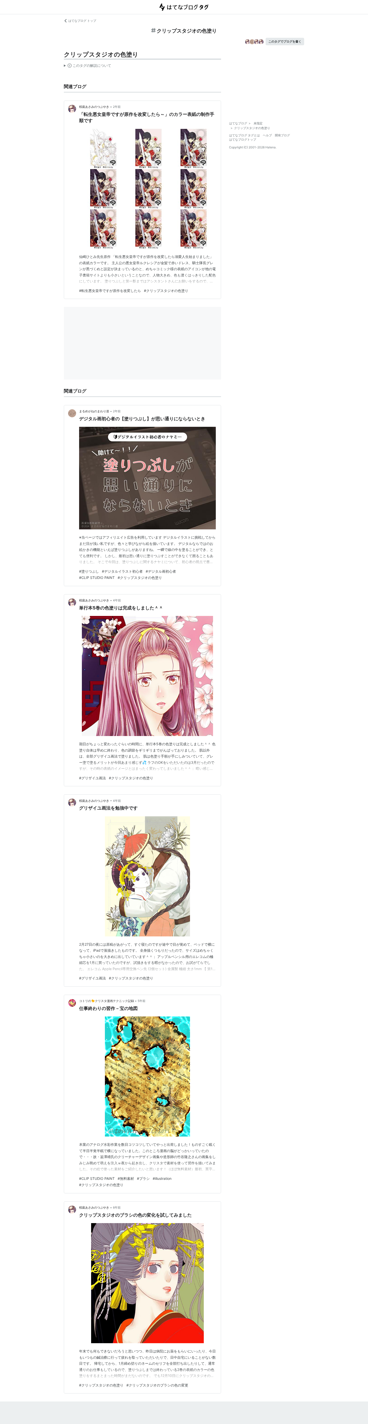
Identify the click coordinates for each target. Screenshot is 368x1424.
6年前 (117, 1207)
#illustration (162, 1178)
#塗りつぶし (89, 571)
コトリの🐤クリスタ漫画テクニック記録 (106, 1001)
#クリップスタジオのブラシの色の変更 (157, 1385)
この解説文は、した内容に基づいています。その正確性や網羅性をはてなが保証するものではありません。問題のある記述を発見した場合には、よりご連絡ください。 (87, 66)
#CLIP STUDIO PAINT (97, 577)
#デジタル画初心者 (161, 571)
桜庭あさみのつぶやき (94, 107)
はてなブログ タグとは (244, 135)
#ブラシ (143, 1178)
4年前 (117, 600)
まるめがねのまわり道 (94, 411)
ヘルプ (267, 135)
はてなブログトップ (242, 139)
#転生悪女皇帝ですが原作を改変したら (110, 290)
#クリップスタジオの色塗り (166, 290)
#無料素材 (126, 1178)
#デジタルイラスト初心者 (122, 571)
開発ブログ (282, 135)
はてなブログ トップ (82, 21)
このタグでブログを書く (284, 41)
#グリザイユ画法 (92, 778)
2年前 (117, 107)
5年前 (141, 1001)
